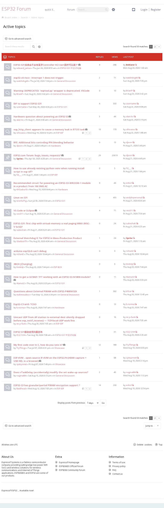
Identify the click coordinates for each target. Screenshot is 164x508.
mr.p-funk (21, 323)
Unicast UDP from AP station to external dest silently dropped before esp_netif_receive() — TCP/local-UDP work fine (49, 319)
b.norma (20, 307)
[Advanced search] (113, 9)
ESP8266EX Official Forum (71, 466)
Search (33, 47)
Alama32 (20, 283)
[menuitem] (156, 9)
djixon (19, 145)
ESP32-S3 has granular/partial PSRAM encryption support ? (47, 385)
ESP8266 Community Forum (72, 470)
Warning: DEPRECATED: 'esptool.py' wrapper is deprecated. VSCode (52, 90)
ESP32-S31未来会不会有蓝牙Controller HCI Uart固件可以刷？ (46, 64)
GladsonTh (21, 241)
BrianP (19, 93)
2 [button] (155, 46)
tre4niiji (20, 267)
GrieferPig (21, 200)
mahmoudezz (23, 294)
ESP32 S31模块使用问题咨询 (28, 331)
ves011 (19, 213)
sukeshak (21, 229)
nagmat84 (21, 375)
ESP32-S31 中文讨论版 (70, 68)
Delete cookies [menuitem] (144, 444)
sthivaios (20, 132)
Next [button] (159, 47)
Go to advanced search (19, 38)
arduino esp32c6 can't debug (30, 251)
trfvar (128, 291)
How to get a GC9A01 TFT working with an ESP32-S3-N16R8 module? (52, 276)
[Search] (106, 9)
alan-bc (20, 119)
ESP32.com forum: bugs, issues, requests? (37, 155)
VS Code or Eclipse (24, 210)
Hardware (56, 145)
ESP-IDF (59, 132)
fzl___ (19, 174)
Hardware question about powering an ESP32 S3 (41, 116)
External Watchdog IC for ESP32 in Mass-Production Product (48, 238)
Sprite (19, 158)
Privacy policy (119, 466)
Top (160, 444)
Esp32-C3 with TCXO (25, 304)
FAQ (114, 470)
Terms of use (118, 462)
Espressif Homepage (69, 462)
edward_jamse (23, 68)
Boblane (130, 64)
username (21, 106)
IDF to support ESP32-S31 (28, 103)
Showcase (59, 347)
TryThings (21, 347)
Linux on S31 (21, 197)
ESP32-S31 (62, 106)
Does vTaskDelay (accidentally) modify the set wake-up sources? (51, 372)
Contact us (117, 473)
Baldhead (21, 388)
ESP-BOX (57, 267)
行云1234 (20, 335)
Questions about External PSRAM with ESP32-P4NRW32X (45, 291)
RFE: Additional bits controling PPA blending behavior (44, 142)
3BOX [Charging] (23, 264)
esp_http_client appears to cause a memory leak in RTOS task (49, 129)
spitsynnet (21, 364)
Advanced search (39, 47)
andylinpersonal (134, 197)
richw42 (20, 254)
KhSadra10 (21, 189)
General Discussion (66, 81)
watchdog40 (22, 81)
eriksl (128, 182)
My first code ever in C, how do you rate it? (38, 344)
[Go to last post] (136, 64)
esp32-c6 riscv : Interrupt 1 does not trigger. (39, 77)
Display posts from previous (72, 402)
